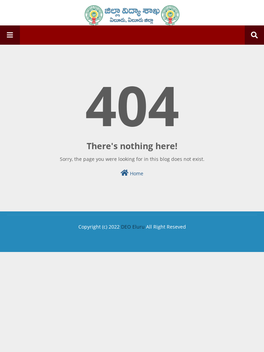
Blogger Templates (98, 238)
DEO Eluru (133, 226)
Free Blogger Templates (187, 238)
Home (136, 173)
